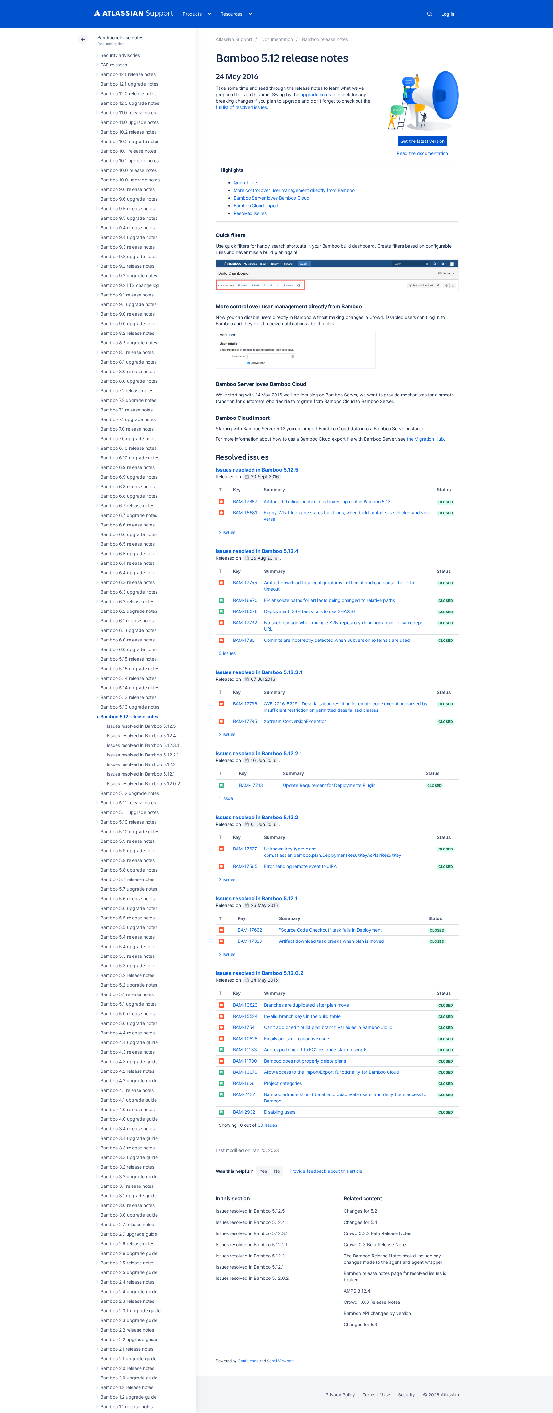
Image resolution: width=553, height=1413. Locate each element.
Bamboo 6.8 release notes (127, 486)
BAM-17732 (245, 622)
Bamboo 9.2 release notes (127, 266)
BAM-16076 (245, 611)
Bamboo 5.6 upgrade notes (128, 908)
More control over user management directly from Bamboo (294, 190)
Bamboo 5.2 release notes (127, 975)
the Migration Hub (425, 439)
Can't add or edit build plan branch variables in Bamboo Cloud (328, 1027)
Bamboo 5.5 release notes (127, 917)
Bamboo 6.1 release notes (127, 620)
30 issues (267, 1125)
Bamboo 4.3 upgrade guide (129, 1061)
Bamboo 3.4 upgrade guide (129, 1138)
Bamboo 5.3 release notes (127, 956)
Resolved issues (250, 213)
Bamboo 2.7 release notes (127, 1224)
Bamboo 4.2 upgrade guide (128, 1080)
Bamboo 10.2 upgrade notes (129, 141)
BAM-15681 (245, 512)
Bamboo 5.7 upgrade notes (128, 889)
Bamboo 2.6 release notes (127, 1243)
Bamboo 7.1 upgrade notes (128, 419)
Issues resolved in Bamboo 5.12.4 (141, 735)
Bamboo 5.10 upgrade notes (129, 831)
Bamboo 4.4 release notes (127, 1032)
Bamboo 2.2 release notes (127, 1329)
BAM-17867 (245, 501)
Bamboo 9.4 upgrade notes (128, 237)
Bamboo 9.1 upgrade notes (128, 304)
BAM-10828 (245, 1038)
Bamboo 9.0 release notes (127, 314)
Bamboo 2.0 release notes (127, 1368)
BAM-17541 (245, 1027)
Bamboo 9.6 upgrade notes (128, 199)
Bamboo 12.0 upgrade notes (129, 103)
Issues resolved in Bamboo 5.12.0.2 (143, 783)
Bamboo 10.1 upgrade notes (129, 160)
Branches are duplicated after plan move (306, 1005)
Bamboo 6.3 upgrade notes (128, 592)
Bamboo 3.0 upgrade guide (129, 1214)
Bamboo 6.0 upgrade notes (128, 649)
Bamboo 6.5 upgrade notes (128, 553)
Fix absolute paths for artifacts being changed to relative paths (329, 600)
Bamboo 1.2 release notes (126, 1387)
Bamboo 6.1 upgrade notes (128, 630)
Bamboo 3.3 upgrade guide (129, 1157)
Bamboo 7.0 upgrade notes (128, 438)
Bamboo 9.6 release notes (127, 189)
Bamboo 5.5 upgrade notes (128, 927)
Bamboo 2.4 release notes (127, 1282)
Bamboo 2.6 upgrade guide (128, 1253)
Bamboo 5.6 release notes (127, 898)
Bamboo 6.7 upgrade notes (128, 515)
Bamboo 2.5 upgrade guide (128, 1272)
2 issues (227, 532)
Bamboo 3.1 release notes (127, 1186)
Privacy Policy (340, 1394)
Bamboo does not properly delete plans (305, 1061)
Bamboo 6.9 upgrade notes (128, 477)
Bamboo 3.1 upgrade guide (128, 1195)
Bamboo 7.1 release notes (126, 409)
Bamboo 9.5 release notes (127, 208)
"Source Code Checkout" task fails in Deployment (330, 930)
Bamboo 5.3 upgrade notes (128, 965)
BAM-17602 (250, 930)
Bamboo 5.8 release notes (127, 860)
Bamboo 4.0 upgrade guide (129, 1119)
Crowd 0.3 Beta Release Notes (375, 1244)
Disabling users (279, 1112)
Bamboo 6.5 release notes (127, 544)
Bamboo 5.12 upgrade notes (129, 793)
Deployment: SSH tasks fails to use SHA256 (309, 611)
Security (406, 1394)
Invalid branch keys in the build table (302, 1016)
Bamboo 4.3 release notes (127, 1052)
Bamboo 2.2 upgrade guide (128, 1339)
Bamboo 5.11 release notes (128, 802)
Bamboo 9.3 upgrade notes (128, 256)
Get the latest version (422, 141)
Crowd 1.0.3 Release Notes (372, 1302)
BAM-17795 (245, 721)
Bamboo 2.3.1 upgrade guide (130, 1310)
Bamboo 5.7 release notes (127, 879)
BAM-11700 (245, 1061)
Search (430, 14)
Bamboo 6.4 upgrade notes (128, 572)
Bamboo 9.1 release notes (127, 294)
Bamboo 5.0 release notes (127, 1013)
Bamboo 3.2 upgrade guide (128, 1176)
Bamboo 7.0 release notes (127, 429)
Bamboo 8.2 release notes (127, 333)
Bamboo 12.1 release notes (128, 74)
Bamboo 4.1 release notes (127, 1090)
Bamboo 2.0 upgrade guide (128, 1377)
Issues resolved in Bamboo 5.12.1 (141, 774)
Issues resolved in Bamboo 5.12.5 (141, 726)
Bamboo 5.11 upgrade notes (129, 812)
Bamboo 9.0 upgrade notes (128, 323)
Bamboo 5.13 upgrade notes (129, 707)
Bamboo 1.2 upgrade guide (128, 1397)
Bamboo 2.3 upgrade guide (128, 1320)
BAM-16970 (245, 600)
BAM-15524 (245, 1016)
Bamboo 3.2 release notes (127, 1167)
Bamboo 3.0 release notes (127, 1205)
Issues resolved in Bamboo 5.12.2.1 (143, 754)
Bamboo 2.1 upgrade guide (128, 1358)
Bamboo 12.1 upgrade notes (129, 84)
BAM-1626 (244, 1083)
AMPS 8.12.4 (357, 1291)
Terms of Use (376, 1394)
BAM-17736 (245, 703)
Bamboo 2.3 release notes (127, 1301)
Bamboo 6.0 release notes (127, 639)
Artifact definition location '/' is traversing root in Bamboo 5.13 (327, 501)
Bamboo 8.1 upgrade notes (128, 362)
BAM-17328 (250, 941)
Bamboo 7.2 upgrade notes (128, 400)
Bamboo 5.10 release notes (128, 822)
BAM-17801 (245, 640)
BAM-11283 (245, 1049)
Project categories (283, 1083)
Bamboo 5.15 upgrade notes (129, 668)
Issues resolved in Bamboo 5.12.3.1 (143, 745)
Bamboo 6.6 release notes (127, 524)
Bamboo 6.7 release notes (127, 505)
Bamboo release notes (120, 37)
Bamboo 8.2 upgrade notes (128, 342)
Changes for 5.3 (360, 1324)
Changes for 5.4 (360, 1222)
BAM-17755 (245, 582)
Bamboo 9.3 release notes (127, 247)
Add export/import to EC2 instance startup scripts (315, 1049)
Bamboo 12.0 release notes (128, 93)
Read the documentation (422, 153)
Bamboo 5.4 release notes (127, 937)
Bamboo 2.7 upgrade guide (128, 1234)
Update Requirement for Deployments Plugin (329, 785)
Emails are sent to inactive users (297, 1038)
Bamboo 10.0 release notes (128, 170)
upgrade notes (316, 94)
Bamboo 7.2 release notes (126, 390)
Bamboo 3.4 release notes (127, 1128)
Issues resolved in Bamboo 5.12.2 (141, 764)
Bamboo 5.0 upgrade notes (128, 1023)
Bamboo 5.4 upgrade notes (128, 946)
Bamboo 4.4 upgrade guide (129, 1042)
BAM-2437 (244, 1094)
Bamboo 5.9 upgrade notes (128, 850)
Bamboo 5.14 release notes (128, 678)
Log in (447, 14)
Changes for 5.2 (360, 1211)
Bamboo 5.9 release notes (127, 841)
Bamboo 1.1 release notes (126, 1406)
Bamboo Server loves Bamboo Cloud (271, 198)
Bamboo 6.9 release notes (127, 467)
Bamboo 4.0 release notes (127, 1109)
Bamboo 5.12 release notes (129, 716)
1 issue (226, 798)
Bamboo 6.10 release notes (128, 448)
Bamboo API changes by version (377, 1313)
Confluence (248, 1360)
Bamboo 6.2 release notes (127, 601)
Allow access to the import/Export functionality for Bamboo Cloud (331, 1072)
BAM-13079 (245, 1072)
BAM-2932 (244, 1112)
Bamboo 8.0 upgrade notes (128, 381)
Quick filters (246, 182)
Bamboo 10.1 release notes (128, 151)
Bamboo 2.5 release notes (127, 1262)
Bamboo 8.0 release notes (127, 371)
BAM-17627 (245, 848)
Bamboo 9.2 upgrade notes (128, 275)
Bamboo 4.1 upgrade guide (128, 1099)
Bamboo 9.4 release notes (127, 227)
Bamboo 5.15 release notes (128, 659)
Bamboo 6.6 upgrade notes (128, 534)
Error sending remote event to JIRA (300, 866)
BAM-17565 (245, 866)
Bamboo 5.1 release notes (127, 994)
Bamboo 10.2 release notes (128, 131)
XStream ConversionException (295, 721)
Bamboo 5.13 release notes (128, 697)
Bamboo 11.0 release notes (128, 112)
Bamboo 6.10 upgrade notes (129, 457)
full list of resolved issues (241, 107)
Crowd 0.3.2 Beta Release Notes (377, 1233)
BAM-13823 (245, 1005)
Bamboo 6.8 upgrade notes (128, 496)
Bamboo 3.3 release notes (127, 1147)
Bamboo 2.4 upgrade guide (128, 1291)
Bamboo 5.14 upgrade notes (129, 687)
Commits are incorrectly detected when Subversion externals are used (337, 640)
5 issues (227, 653)
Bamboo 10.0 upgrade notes (130, 179)
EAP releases (113, 64)
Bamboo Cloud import (256, 205)
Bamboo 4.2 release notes (127, 1071)
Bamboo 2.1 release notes (126, 1349)
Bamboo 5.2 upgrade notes (128, 984)
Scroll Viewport (280, 1360)
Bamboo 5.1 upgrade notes (128, 1004)
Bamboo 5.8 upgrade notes (128, 869)
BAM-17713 (251, 785)
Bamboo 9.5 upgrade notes (128, 218)
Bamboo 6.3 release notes (127, 582)
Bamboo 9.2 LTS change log (129, 285)
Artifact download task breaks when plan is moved (331, 941)
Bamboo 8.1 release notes (127, 352)
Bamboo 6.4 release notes (127, 563)
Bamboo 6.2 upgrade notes (128, 611)
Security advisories (120, 55)
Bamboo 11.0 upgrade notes (129, 122)
